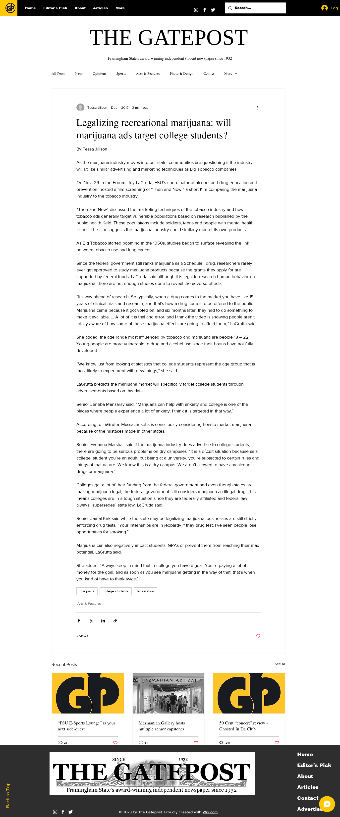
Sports (121, 73)
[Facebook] (204, 10)
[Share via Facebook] (78, 620)
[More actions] (258, 107)
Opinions (99, 73)
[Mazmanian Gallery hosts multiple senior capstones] (169, 693)
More (228, 73)
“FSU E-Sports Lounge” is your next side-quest (86, 726)
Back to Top (7, 795)
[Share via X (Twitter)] (91, 620)
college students (115, 591)
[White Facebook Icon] (63, 812)
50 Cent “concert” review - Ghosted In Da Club (243, 726)
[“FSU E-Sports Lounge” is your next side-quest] (88, 693)
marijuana (87, 591)
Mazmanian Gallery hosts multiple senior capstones (162, 726)
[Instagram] (196, 10)
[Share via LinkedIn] (103, 620)
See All (280, 664)
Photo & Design (181, 73)
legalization (145, 591)
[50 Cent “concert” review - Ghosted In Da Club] (249, 693)
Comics (208, 73)
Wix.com (210, 812)
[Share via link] (115, 620)
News (79, 73)
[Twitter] (213, 10)
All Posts (58, 73)
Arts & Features (148, 73)
